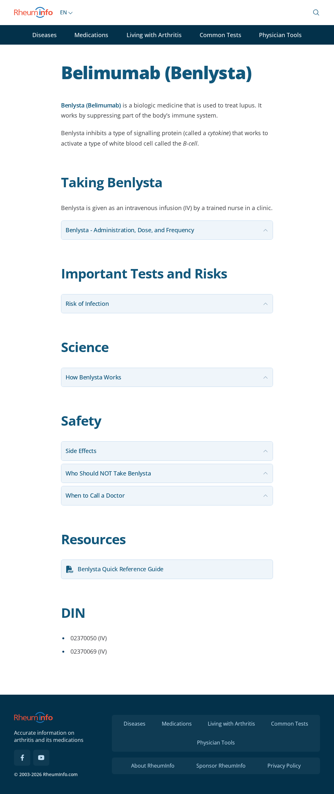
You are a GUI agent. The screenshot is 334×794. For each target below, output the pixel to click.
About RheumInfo (153, 765)
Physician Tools (280, 35)
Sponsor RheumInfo (221, 765)
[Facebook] (22, 758)
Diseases (44, 35)
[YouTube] (41, 758)
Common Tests (220, 35)
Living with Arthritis (154, 35)
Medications (91, 35)
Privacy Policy (284, 765)
